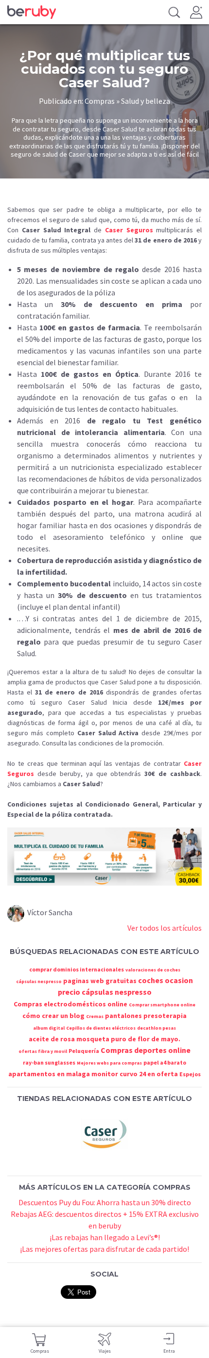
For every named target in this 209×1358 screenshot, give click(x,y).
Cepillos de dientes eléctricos (101, 1028)
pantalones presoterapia (146, 1015)
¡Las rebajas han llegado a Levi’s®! (105, 1237)
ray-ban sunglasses (49, 1062)
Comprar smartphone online (162, 1005)
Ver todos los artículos (164, 928)
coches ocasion (165, 980)
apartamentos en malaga (49, 1073)
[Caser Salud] (104, 1133)
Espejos (190, 1074)
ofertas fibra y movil (42, 1051)
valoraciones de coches (152, 970)
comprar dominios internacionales (76, 969)
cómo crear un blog (53, 1015)
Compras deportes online (146, 1050)
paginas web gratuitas (100, 980)
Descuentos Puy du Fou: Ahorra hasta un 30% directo (104, 1202)
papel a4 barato (164, 1062)
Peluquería (84, 1050)
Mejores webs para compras (109, 1063)
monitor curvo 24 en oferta (134, 1073)
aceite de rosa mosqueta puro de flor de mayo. (104, 1039)
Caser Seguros (129, 230)
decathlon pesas (156, 1028)
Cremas (95, 1016)
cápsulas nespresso (39, 981)
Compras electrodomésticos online (70, 1004)
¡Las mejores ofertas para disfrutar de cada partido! (104, 1249)
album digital (49, 1028)
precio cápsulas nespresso (105, 992)
